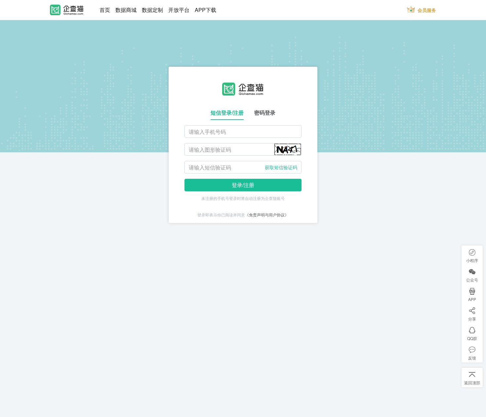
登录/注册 (243, 185)
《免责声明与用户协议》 (267, 214)
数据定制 (152, 10)
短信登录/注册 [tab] (227, 112)
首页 (105, 10)
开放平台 (178, 10)
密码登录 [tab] (264, 112)
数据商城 (126, 10)
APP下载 (205, 10)
